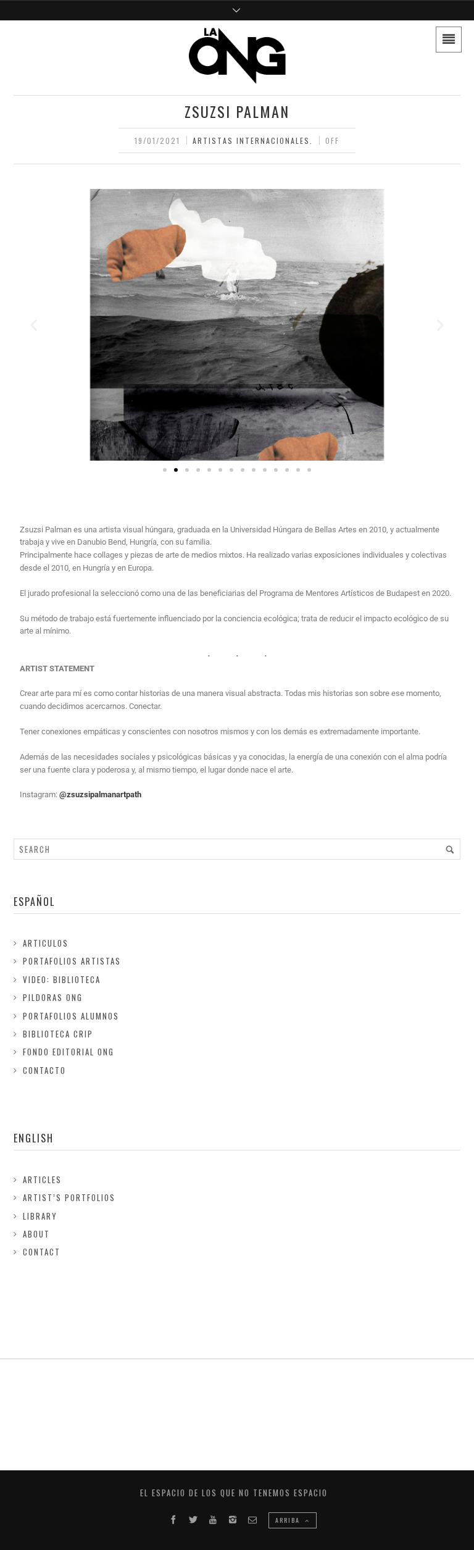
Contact (41, 1252)
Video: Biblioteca (62, 979)
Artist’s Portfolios (69, 1197)
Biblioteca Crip (58, 1034)
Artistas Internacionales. (253, 140)
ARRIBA (288, 1520)
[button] (33, 324)
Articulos (46, 943)
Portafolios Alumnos (71, 1016)
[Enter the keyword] (449, 849)
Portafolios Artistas (72, 961)
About (36, 1234)
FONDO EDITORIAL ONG (68, 1051)
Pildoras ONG (53, 997)
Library (40, 1216)
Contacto (44, 1070)
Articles (42, 1179)
